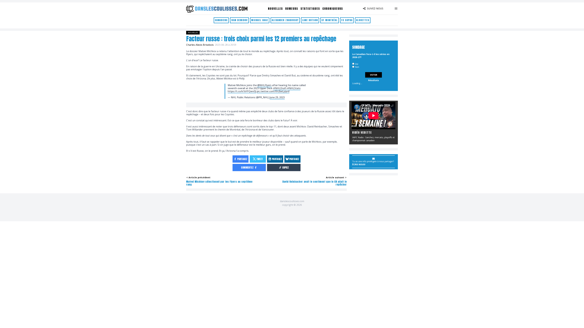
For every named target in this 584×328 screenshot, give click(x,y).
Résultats (373, 80)
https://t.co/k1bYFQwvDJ (242, 91)
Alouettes (362, 20)
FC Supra (347, 20)
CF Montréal (330, 20)
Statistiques (310, 9)
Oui (356, 63)
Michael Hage (259, 20)
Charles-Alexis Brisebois (200, 44)
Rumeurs (291, 9)
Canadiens (221, 20)
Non (357, 66)
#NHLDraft (280, 88)
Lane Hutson (310, 20)
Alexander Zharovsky (285, 20)
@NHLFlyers (264, 85)
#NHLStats (293, 88)
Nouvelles (275, 9)
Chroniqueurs (332, 9)
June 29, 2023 (277, 97)
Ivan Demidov (239, 20)
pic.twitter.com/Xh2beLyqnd (273, 91)
